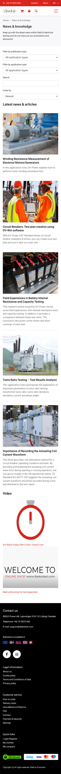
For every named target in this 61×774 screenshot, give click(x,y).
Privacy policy (9, 683)
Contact (34, 3)
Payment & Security (12, 719)
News (45, 3)
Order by (7, 90)
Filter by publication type (14, 51)
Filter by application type (14, 64)
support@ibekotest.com (21, 626)
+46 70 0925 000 (12, 3)
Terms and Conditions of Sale (17, 679)
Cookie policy (9, 675)
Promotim (41, 767)
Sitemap (7, 723)
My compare (9, 746)
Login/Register (10, 738)
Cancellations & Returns (14, 707)
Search (6, 77)
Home (6, 20)
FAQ (5, 711)
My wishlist (8, 742)
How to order (9, 699)
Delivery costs (9, 703)
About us (7, 671)
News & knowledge (21, 20)
